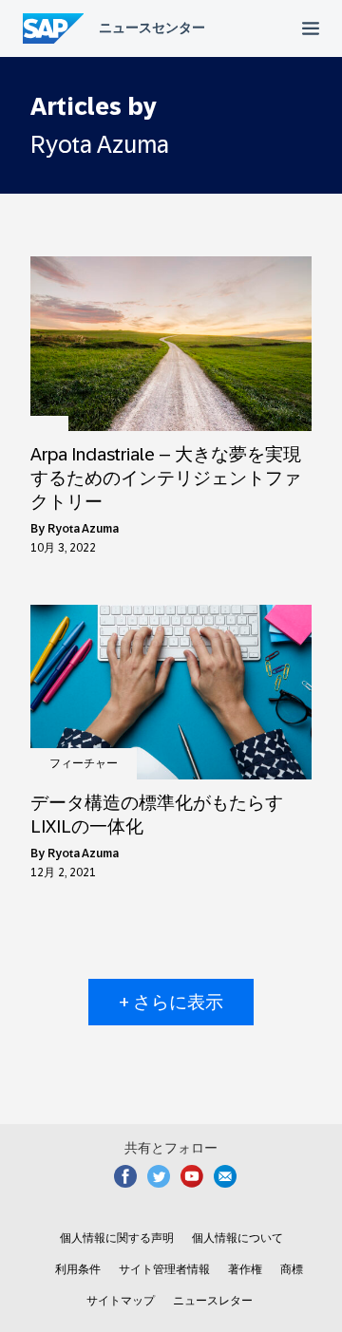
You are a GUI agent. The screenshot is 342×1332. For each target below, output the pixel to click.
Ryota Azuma (83, 528)
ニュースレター (213, 1300)
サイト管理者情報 (164, 1269)
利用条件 (78, 1269)
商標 (291, 1269)
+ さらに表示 (171, 1002)
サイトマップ (120, 1300)
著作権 (245, 1269)
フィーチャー (83, 763)
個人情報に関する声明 (117, 1238)
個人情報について (237, 1238)
